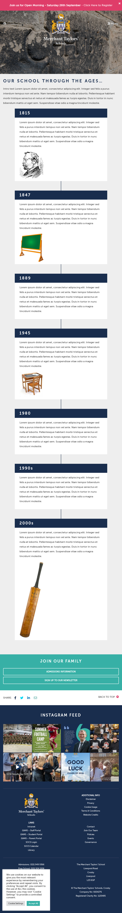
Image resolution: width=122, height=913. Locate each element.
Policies (90, 834)
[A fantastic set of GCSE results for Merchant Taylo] (46, 767)
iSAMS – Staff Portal (31, 830)
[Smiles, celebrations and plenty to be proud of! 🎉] (104, 738)
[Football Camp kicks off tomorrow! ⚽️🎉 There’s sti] (46, 738)
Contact (91, 826)
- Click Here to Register (96, 5)
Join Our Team (91, 830)
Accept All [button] (33, 903)
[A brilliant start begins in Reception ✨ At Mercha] (104, 767)
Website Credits (90, 815)
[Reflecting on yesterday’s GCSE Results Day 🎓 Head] (75, 738)
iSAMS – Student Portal (31, 834)
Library (31, 850)
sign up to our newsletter (61, 680)
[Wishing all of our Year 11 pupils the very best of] (75, 767)
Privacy (90, 803)
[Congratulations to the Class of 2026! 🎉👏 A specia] (17, 767)
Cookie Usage (90, 807)
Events (91, 838)
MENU (114, 23)
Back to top (106, 697)
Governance (91, 842)
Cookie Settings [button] (15, 903)
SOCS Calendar (31, 846)
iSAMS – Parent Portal (31, 838)
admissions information (61, 672)
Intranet (31, 826)
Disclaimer (91, 799)
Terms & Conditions (90, 811)
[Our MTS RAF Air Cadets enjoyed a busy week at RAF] (17, 738)
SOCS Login (31, 842)
